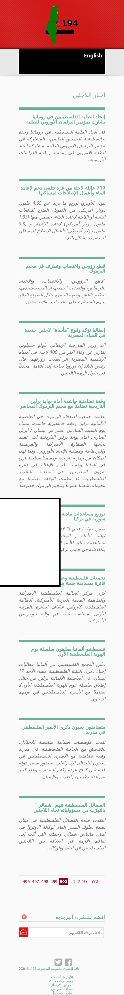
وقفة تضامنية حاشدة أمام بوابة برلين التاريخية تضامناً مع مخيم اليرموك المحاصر (62, 403)
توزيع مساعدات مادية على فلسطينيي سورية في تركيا (67, 516)
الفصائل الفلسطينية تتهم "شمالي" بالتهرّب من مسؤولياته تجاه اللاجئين (69, 807)
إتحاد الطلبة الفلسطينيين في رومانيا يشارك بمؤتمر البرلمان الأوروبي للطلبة (65, 119)
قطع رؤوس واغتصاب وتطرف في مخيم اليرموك (65, 268)
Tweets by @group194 (39, 500)
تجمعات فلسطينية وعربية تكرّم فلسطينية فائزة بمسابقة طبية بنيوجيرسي (63, 580)
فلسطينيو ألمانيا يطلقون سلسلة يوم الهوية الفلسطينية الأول (68, 651)
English (93, 55)
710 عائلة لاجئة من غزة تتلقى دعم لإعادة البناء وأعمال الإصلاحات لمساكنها (62, 190)
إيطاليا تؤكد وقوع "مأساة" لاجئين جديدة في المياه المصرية (65, 332)
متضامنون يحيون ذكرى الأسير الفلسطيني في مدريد (63, 729)
